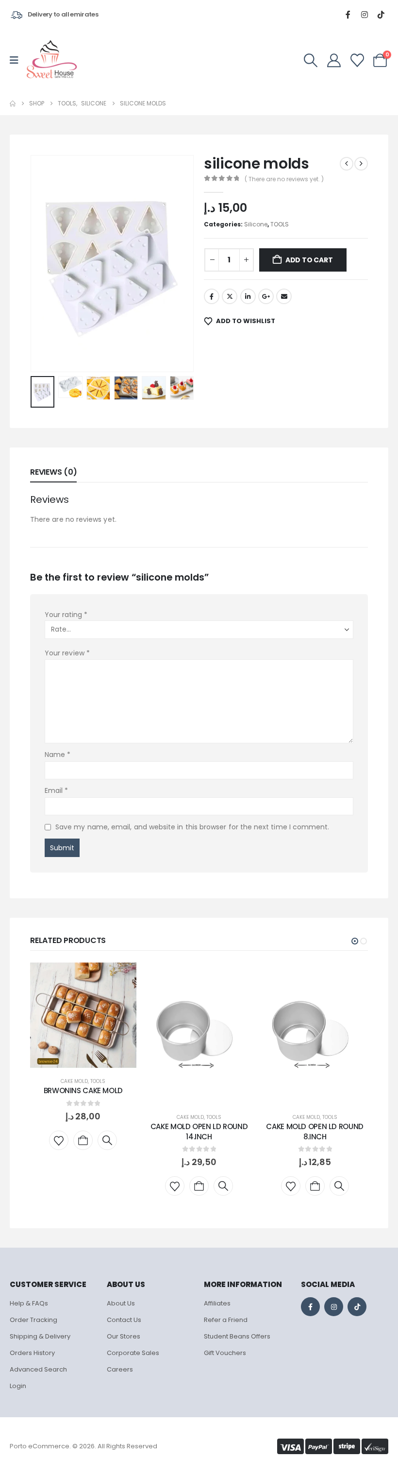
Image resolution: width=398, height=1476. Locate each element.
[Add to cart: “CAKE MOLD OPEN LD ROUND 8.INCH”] (315, 1186)
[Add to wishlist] (59, 1140)
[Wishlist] (357, 60)
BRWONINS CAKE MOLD (83, 1090)
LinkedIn (248, 296)
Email (284, 296)
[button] (311, 60)
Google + (266, 296)
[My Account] (334, 60)
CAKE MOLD (74, 1081)
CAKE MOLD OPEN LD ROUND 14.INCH (199, 1131)
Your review (67, 653)
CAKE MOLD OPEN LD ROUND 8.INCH (314, 1131)
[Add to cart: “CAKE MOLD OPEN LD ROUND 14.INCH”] (199, 1186)
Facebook (211, 296)
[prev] (346, 164)
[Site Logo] (52, 60)
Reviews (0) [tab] (53, 472)
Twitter (229, 296)
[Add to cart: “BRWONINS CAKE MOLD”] (83, 1140)
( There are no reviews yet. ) (284, 179)
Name (57, 754)
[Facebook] (348, 14)
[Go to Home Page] (13, 103)
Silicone (255, 224)
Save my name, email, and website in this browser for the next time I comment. (192, 827)
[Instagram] (364, 14)
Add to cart (309, 260)
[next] (361, 164)
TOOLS (279, 224)
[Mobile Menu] (17, 60)
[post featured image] (83, 1015)
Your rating (66, 614)
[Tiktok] (381, 14)
